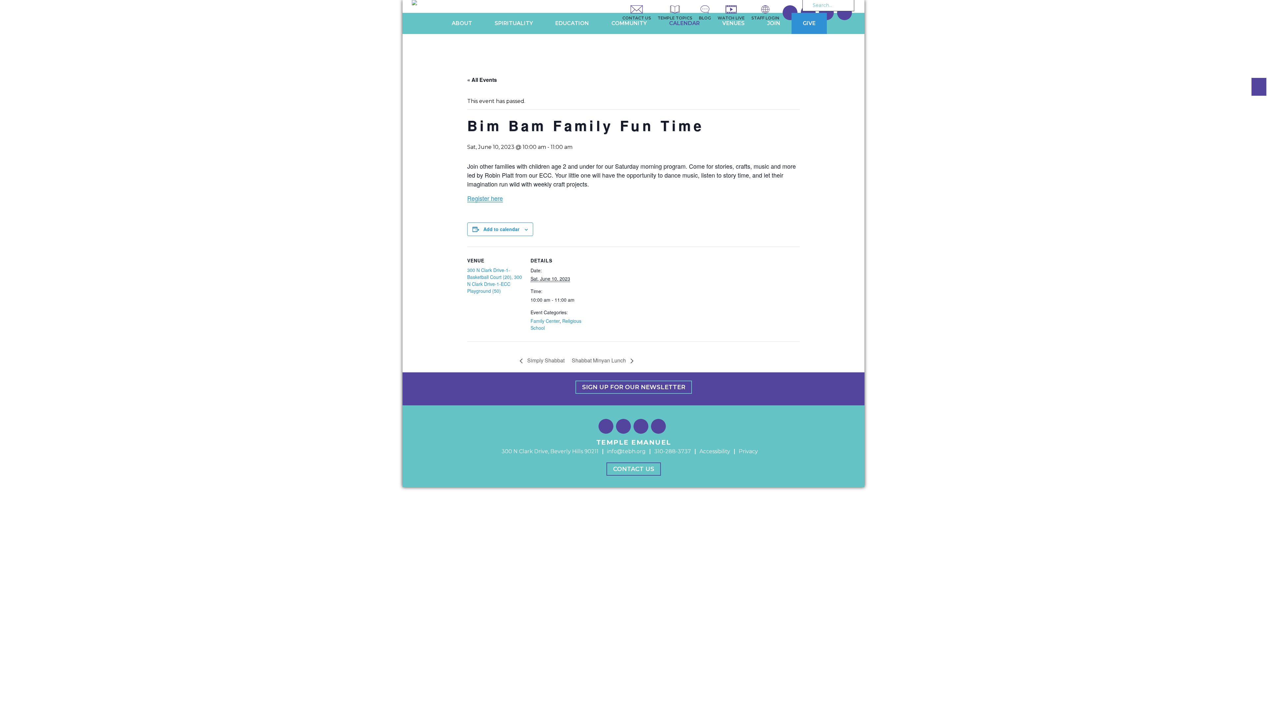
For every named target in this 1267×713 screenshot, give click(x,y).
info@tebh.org (626, 451)
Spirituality (514, 23)
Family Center (545, 321)
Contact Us (633, 469)
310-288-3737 (672, 451)
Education (572, 23)
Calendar (684, 23)
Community (629, 23)
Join (773, 23)
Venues (733, 23)
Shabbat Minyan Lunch (599, 360)
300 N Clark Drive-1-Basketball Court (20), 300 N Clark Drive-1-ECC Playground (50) (494, 280)
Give (809, 23)
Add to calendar (501, 229)
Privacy (748, 451)
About (462, 23)
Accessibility (714, 451)
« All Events (482, 80)
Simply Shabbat (545, 360)
